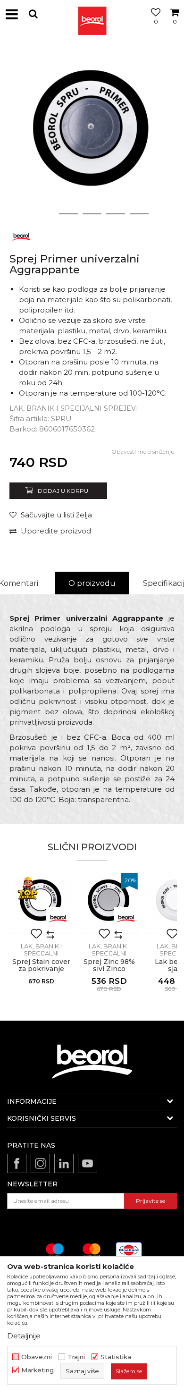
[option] (92, 132)
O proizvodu (92, 583)
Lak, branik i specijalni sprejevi (73, 408)
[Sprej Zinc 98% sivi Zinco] (109, 902)
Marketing (37, 1370)
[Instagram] (40, 1163)
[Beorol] (92, 14)
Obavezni (36, 1357)
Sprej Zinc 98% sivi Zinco (109, 965)
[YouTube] (87, 1163)
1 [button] (44, 213)
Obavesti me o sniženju (143, 451)
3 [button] (92, 213)
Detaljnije (24, 1335)
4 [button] (115, 213)
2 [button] (69, 213)
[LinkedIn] (64, 1163)
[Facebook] (17, 1163)
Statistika (115, 1357)
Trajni (76, 1357)
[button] (33, 14)
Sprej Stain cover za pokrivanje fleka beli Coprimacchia (41, 972)
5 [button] (139, 213)
